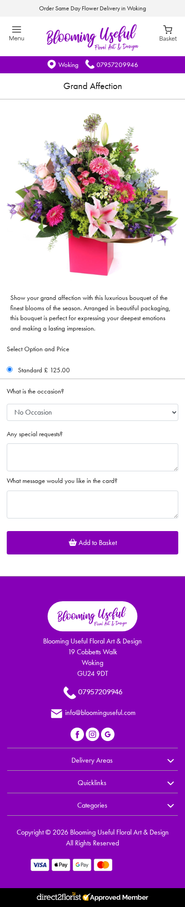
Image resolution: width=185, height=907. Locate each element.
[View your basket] (168, 32)
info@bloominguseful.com (100, 712)
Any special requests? (35, 434)
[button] (92, 759)
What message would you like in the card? (62, 481)
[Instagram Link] (93, 733)
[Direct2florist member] (92, 897)
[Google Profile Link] (108, 733)
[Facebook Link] (78, 733)
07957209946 (117, 65)
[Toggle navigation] (17, 33)
